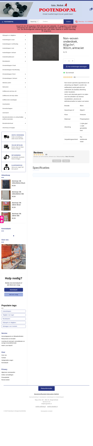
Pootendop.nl (11, 411)
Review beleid (5, 379)
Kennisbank (13, 289)
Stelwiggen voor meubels (10, 326)
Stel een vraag (13, 294)
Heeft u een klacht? (7, 345)
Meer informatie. (69, 156)
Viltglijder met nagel (8, 315)
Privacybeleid (5, 377)
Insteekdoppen (7, 311)
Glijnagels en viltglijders (9, 322)
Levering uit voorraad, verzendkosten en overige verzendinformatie (13, 342)
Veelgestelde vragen (7, 360)
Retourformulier (46, 388)
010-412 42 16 (46, 401)
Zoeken (68, 21)
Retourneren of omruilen (8, 338)
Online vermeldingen (7, 375)
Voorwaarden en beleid (46, 411)
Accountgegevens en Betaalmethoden (12, 336)
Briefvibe (24, 411)
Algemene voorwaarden (8, 372)
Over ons (4, 355)
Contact (3, 357)
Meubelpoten (6, 318)
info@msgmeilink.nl (46, 403)
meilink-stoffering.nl (41, 406)
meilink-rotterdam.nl (52, 406)
